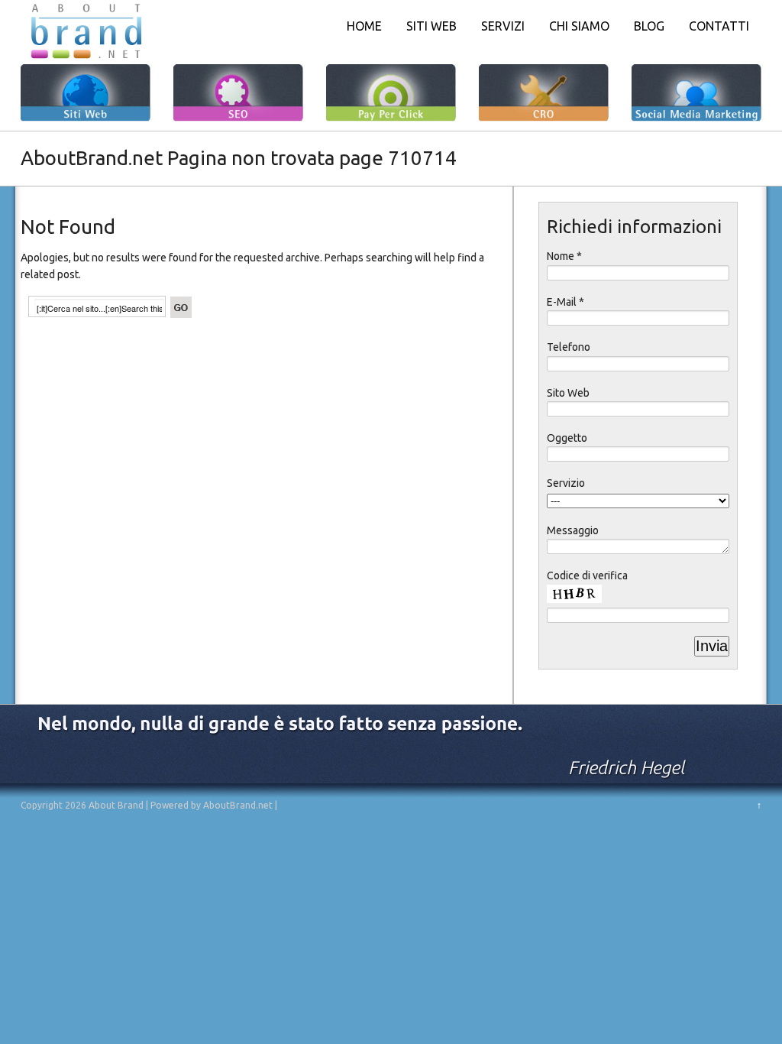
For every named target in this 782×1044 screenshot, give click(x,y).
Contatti (719, 26)
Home (364, 26)
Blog (649, 26)
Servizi (503, 26)
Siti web (431, 26)
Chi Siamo (579, 26)
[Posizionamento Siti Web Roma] (85, 59)
